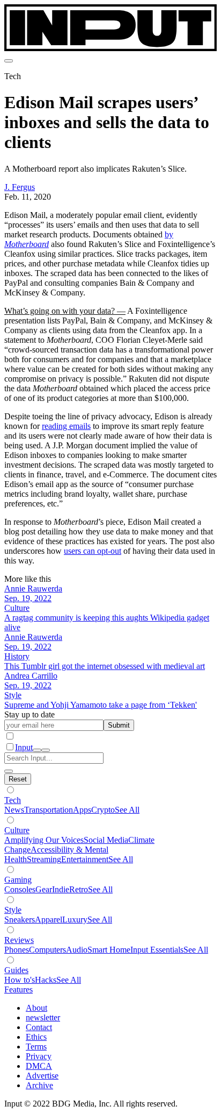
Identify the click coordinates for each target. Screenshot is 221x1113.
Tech (12, 800)
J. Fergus (19, 187)
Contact (39, 1027)
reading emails (66, 426)
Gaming (18, 879)
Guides (16, 970)
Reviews (19, 940)
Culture (17, 830)
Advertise (42, 1075)
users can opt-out (92, 550)
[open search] (37, 750)
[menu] (8, 60)
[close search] (8, 771)
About (36, 1007)
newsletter (43, 1017)
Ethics (36, 1036)
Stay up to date (29, 714)
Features (18, 989)
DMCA (39, 1065)
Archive (39, 1085)
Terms (36, 1046)
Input (24, 747)
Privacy (38, 1056)
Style (12, 909)
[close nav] (45, 750)
